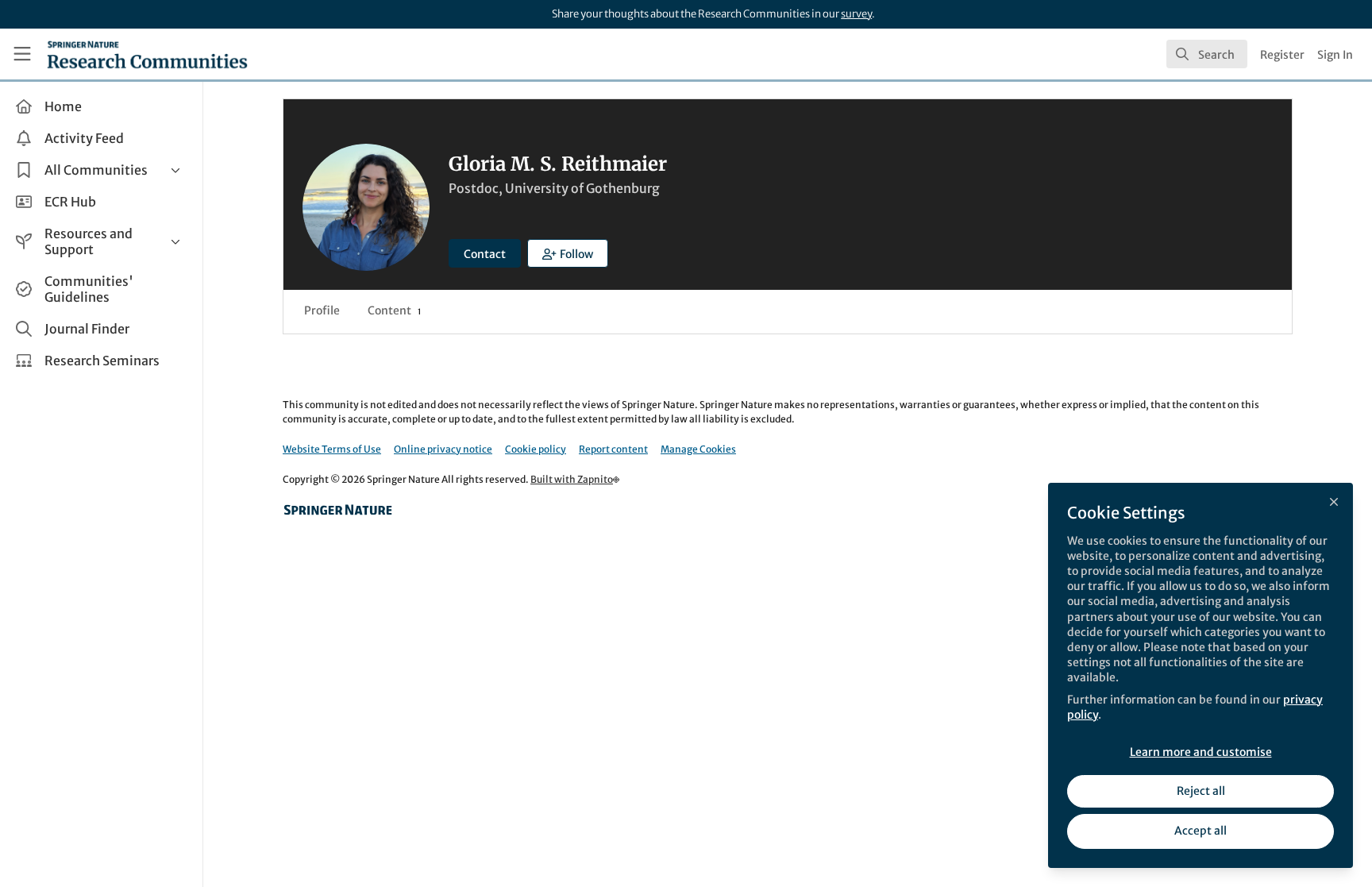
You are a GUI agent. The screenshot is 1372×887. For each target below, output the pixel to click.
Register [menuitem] (1282, 55)
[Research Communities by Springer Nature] (338, 510)
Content (394, 310)
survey (856, 14)
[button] (567, 253)
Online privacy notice (443, 449)
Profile (322, 310)
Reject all (1201, 791)
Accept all (1200, 830)
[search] (1206, 54)
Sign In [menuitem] (1335, 55)
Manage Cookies (698, 449)
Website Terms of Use (332, 449)
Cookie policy (535, 449)
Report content (613, 449)
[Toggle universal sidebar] (22, 54)
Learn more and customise (1201, 752)
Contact (485, 254)
